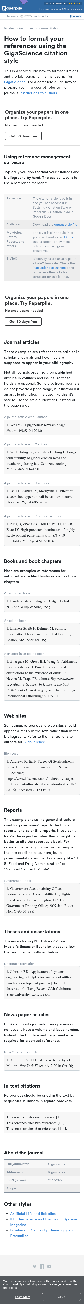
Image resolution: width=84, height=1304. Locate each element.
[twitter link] (35, 1267)
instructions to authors (38, 93)
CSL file (68, 237)
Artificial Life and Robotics (33, 1213)
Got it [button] (61, 1296)
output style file (65, 224)
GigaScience (15, 81)
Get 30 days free (23, 136)
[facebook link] (42, 1267)
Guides (9, 28)
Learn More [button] (22, 1297)
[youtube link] (49, 1267)
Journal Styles (48, 28)
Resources (25, 28)
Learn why (76, 16)
